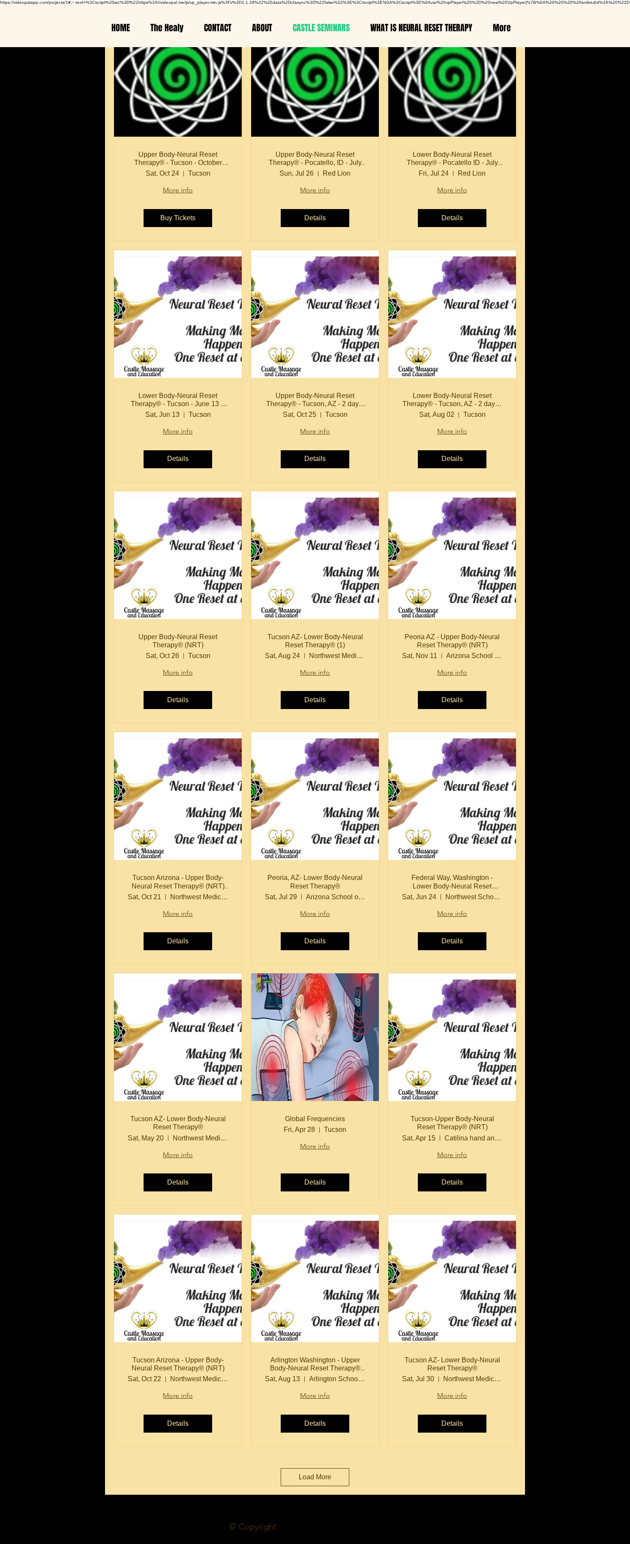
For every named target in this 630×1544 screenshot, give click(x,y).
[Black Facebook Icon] (16, 748)
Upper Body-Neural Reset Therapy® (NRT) (177, 641)
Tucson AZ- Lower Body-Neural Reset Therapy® (178, 1123)
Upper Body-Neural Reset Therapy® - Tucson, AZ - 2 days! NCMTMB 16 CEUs (315, 400)
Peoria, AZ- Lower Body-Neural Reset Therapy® (315, 881)
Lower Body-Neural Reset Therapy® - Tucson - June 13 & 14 (178, 400)
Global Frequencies (315, 1118)
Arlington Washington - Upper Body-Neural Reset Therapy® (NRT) (315, 1364)
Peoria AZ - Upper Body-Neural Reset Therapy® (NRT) (452, 641)
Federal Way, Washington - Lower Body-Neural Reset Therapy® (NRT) (452, 882)
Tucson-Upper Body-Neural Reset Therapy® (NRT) (452, 1123)
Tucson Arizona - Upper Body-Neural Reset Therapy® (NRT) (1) (178, 882)
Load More (315, 1477)
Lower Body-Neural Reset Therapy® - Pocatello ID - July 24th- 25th (452, 159)
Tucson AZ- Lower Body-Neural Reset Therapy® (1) (315, 641)
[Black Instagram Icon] (16, 772)
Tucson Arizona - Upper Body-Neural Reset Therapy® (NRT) (178, 1364)
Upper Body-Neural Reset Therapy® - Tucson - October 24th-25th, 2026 (178, 159)
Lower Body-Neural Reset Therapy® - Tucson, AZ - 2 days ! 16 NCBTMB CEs (452, 400)
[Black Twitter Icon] (16, 796)
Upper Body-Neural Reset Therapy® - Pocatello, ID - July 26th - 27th (315, 159)
